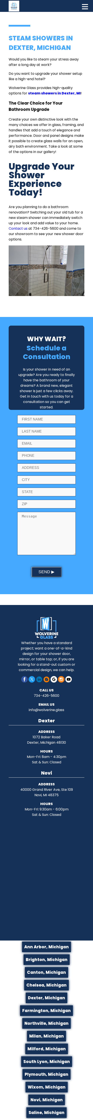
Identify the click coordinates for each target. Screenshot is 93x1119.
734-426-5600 (46, 695)
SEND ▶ (46, 572)
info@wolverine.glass (46, 709)
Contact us (18, 228)
